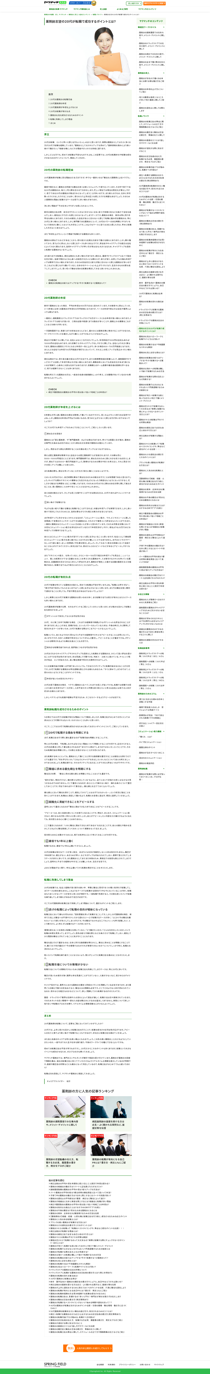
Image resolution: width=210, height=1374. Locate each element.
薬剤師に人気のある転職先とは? (64, 1219)
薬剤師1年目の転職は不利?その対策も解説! (69, 1237)
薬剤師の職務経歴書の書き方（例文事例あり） (69, 1299)
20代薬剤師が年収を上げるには (64, 107)
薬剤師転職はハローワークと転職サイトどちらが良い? (73, 1267)
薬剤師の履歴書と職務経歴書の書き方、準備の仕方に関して (76, 1329)
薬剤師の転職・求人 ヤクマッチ (55, 14)
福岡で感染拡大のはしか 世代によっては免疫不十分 (151, 708)
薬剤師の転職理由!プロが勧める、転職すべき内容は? (72, 1317)
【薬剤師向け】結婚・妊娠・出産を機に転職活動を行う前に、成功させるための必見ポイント (88, 1216)
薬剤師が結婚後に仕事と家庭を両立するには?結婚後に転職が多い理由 (80, 1201)
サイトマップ (159, 1365)
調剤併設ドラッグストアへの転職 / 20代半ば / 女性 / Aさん (151, 654)
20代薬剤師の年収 (58, 103)
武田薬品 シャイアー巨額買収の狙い (151, 724)
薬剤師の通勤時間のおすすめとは (151, 641)
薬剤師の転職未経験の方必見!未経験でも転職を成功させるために (78, 1294)
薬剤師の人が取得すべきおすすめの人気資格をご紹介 (152, 601)
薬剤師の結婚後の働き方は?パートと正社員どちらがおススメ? (76, 1186)
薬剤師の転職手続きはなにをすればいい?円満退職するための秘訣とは (80, 1249)
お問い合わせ (145, 1365)
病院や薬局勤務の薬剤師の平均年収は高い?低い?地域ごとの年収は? (77, 392)
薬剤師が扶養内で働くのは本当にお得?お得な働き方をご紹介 (151, 81)
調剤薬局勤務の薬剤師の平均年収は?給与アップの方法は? (75, 1189)
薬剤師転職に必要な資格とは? (63, 1261)
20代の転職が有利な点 (60, 111)
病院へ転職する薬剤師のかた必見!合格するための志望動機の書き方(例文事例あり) (85, 1314)
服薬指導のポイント (147, 747)
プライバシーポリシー (127, 1365)
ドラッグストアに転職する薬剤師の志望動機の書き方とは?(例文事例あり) (81, 1273)
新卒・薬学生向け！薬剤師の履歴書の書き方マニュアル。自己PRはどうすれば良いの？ (86, 1282)
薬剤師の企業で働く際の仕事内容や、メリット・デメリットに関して (152, 65)
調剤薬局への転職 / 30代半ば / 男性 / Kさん (152, 662)
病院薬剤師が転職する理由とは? (64, 1231)
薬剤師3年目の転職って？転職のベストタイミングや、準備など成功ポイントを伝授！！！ (87, 1228)
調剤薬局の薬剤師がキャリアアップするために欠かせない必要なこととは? (152, 610)
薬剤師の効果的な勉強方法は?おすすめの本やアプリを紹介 (75, 1207)
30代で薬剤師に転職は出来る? (63, 1279)
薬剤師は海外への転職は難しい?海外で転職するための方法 (75, 1255)
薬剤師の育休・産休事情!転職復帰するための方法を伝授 (74, 1213)
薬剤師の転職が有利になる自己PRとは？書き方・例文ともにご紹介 (79, 1290)
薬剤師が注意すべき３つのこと (151, 753)
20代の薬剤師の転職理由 (61, 99)
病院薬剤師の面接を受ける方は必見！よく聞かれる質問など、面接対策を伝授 (83, 1285)
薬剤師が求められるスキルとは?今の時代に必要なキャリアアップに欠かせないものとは (151, 621)
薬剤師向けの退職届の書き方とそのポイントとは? (71, 1225)
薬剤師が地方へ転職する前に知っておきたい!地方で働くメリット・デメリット (81, 1246)
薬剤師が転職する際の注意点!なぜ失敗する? (69, 1252)
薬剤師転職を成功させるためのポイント (66, 115)
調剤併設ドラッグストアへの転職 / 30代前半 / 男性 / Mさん (151, 679)
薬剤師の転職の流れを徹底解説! (64, 1276)
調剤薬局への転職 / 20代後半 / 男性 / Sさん (152, 687)
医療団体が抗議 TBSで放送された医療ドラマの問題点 (151, 716)
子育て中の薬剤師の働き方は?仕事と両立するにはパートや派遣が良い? (80, 1195)
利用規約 (111, 1365)
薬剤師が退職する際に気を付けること (66, 1323)
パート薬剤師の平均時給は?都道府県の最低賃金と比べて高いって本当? (80, 1192)
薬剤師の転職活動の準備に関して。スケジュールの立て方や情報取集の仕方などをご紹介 (87, 1332)
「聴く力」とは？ (145, 737)
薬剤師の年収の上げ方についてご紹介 (151, 90)
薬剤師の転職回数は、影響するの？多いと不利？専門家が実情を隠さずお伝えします (85, 1296)
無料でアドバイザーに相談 (153, 3)
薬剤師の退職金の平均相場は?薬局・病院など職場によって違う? (78, 1198)
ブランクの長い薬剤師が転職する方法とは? (68, 1222)
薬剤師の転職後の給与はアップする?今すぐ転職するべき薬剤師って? (77, 283)
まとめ (53, 123)
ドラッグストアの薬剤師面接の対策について (68, 1270)
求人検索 (103, 9)
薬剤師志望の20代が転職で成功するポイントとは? (151, 329)
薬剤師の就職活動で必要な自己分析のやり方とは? (71, 1234)
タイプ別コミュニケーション (150, 742)
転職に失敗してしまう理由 (61, 119)
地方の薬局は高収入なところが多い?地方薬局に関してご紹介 (151, 100)
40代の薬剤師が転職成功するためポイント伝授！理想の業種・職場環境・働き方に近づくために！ (152, 201)
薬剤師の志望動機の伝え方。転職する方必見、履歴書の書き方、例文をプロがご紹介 (86, 1320)
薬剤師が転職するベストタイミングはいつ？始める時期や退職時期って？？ (81, 1302)
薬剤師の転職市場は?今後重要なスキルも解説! (70, 1264)
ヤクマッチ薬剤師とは (82, 9)
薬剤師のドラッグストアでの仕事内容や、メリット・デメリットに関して (152, 46)
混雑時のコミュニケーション (150, 758)
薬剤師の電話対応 (146, 763)
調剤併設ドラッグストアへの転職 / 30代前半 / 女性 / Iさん (151, 670)
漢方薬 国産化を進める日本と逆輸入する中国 (151, 700)
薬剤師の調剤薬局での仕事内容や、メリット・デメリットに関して (152, 35)
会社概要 (100, 1365)
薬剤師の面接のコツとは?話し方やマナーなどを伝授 (72, 1326)
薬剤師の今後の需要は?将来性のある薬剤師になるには (73, 1210)
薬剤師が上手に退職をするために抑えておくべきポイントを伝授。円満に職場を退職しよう (88, 1288)
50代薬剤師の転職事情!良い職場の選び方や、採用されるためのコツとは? (81, 1311)
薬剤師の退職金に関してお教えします (152, 109)
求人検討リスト (133, 3)
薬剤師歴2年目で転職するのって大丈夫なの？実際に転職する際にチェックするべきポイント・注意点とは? (152, 410)
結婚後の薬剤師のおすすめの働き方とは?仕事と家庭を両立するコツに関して (151, 632)
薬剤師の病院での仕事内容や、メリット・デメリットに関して (152, 55)
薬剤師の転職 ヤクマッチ (58, 9)
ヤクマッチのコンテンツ (147, 9)
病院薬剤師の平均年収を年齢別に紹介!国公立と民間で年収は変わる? (80, 1183)
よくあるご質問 (122, 9)
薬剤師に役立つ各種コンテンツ (79, 14)
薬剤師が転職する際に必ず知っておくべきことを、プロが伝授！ (152, 777)
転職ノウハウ (97, 14)
